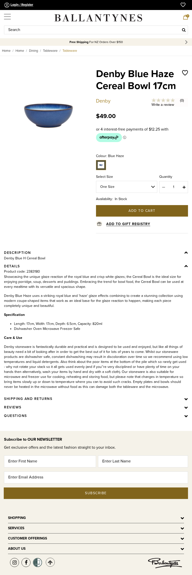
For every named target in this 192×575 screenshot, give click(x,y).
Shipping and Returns (28, 399)
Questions (15, 416)
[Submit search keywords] (184, 30)
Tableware (50, 51)
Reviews (13, 407)
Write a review (163, 104)
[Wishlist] (185, 85)
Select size (104, 177)
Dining (33, 51)
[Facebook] (26, 562)
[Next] (187, 42)
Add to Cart (142, 211)
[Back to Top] (50, 562)
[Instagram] (14, 562)
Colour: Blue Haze (110, 156)
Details (12, 266)
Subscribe (96, 493)
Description (17, 253)
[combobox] (96, 30)
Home (6, 51)
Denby (103, 101)
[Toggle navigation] (8, 15)
